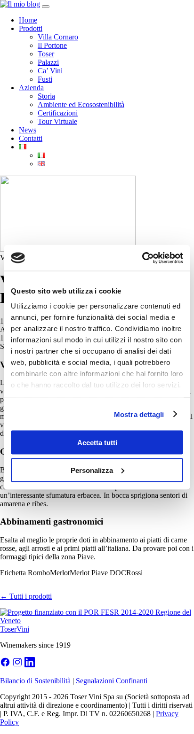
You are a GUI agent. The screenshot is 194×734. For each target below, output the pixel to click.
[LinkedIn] (29, 665)
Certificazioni (58, 113)
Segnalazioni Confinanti (111, 681)
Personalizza (92, 470)
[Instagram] (18, 665)
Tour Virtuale (57, 121)
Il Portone (52, 45)
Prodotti (30, 28)
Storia (46, 96)
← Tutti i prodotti (26, 596)
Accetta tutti (97, 443)
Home (28, 20)
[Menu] (45, 6)
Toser (46, 54)
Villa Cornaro (58, 37)
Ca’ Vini (50, 71)
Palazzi (48, 62)
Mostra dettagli (139, 414)
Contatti (30, 138)
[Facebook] (6, 665)
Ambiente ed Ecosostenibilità (81, 104)
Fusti (45, 79)
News (27, 130)
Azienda (31, 88)
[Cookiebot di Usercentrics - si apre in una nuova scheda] (142, 258)
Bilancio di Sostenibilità (35, 681)
